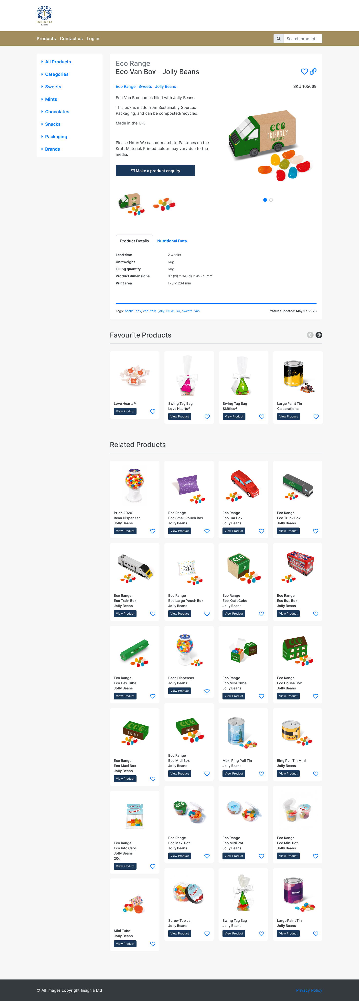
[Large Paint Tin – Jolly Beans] (298, 893)
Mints (51, 99)
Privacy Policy (309, 990)
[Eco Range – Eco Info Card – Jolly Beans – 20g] (134, 816)
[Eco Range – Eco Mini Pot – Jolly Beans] (298, 810)
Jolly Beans (165, 86)
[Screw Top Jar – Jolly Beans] (189, 893)
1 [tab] (265, 200)
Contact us (71, 38)
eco (145, 311)
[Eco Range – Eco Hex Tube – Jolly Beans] (134, 650)
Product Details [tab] (134, 240)
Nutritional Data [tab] (172, 240)
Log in (93, 38)
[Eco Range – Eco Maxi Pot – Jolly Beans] (189, 810)
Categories (57, 74)
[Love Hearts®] (134, 376)
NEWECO (173, 311)
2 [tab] (271, 200)
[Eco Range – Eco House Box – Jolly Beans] (298, 650)
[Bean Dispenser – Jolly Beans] (189, 650)
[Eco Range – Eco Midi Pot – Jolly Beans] (243, 810)
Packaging (56, 136)
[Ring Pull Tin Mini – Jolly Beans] (298, 733)
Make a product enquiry (157, 170)
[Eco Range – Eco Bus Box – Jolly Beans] (298, 568)
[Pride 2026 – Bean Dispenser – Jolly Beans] (134, 485)
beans (129, 311)
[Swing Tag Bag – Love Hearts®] (189, 376)
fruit (153, 311)
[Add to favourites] (153, 411)
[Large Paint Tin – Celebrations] (298, 376)
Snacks (53, 124)
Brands (52, 149)
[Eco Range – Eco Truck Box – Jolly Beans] (298, 485)
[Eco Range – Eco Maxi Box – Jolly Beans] (134, 733)
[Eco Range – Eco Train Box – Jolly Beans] (134, 568)
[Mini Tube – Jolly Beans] (134, 903)
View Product (125, 411)
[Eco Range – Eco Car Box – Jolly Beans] (243, 485)
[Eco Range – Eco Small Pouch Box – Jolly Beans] (189, 485)
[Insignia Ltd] (82, 15)
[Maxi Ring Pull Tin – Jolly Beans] (243, 733)
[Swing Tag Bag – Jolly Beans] (243, 893)
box (138, 311)
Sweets (53, 86)
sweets (187, 311)
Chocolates (57, 111)
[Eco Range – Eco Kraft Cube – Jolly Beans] (243, 568)
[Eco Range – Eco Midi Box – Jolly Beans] (189, 728)
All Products (58, 61)
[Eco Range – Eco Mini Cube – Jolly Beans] (243, 650)
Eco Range (126, 86)
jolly (161, 311)
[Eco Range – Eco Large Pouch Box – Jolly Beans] (189, 568)
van (197, 311)
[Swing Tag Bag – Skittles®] (243, 376)
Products (46, 38)
